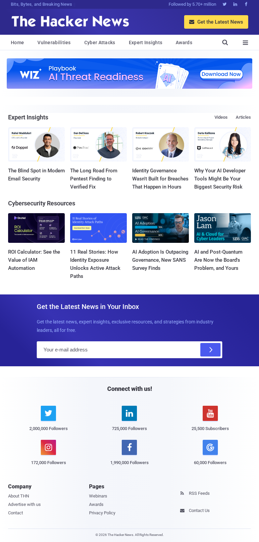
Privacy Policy (102, 512)
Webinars (98, 495)
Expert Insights (146, 42)
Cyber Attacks (99, 42)
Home (17, 42)
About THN (18, 495)
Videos (221, 117)
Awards (184, 42)
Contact (15, 512)
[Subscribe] (210, 349)
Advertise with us (24, 504)
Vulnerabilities (54, 42)
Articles (243, 117)
